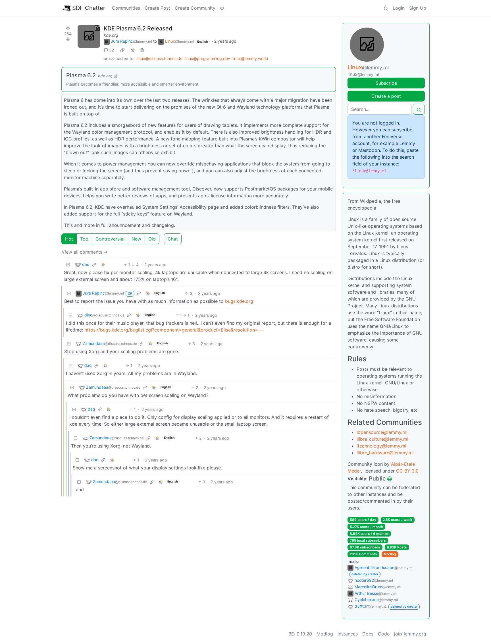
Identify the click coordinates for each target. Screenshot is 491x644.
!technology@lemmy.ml (381, 446)
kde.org (111, 35)
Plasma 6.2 (81, 75)
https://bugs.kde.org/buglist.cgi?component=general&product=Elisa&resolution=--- (174, 330)
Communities (126, 8)
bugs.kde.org (239, 301)
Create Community (195, 8)
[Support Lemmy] (222, 8)
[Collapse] (68, 264)
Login (399, 8)
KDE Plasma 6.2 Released (138, 28)
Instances (348, 634)
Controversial (109, 239)
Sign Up (417, 8)
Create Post (157, 8)
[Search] (385, 8)
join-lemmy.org (410, 634)
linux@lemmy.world (250, 58)
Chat (173, 239)
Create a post (386, 96)
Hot (69, 239)
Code (384, 634)
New (136, 239)
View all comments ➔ (84, 252)
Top (84, 239)
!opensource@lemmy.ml (382, 432)
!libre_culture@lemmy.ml (382, 439)
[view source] (142, 50)
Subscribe (386, 83)
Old (152, 239)
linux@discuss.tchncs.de (159, 58)
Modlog (390, 554)
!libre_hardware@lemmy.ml (385, 452)
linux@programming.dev (207, 58)
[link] (122, 50)
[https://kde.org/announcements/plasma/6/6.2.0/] (89, 36)
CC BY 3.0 (407, 471)
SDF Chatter (88, 8)
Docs (367, 634)
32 (111, 49)
